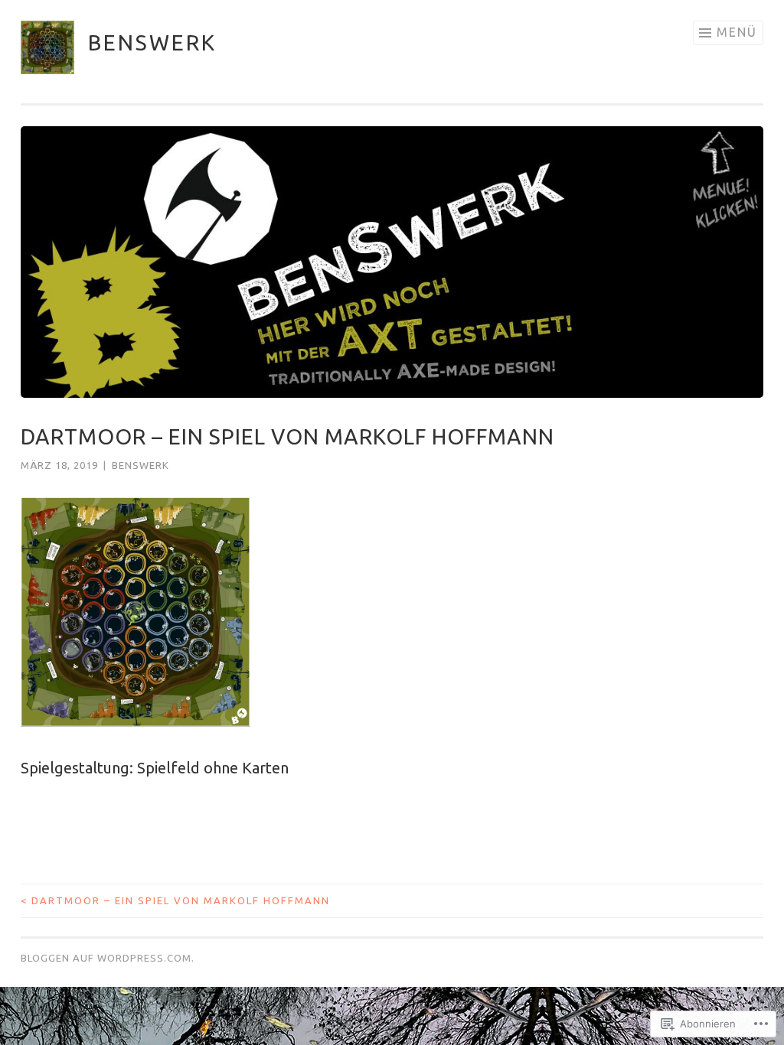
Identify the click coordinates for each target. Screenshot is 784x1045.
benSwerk (152, 42)
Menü (737, 32)
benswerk (140, 465)
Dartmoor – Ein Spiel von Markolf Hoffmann (175, 900)
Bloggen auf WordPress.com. (107, 957)
